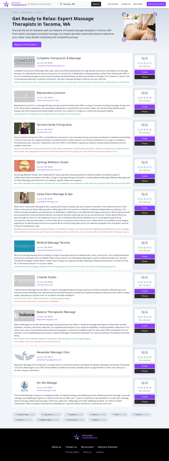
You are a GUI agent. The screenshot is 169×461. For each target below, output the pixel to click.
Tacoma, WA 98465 (45, 247)
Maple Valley (49, 420)
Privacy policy (72, 452)
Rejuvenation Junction (51, 93)
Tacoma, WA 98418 (45, 357)
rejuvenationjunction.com (48, 100)
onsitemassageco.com (46, 390)
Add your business (107, 446)
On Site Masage (47, 382)
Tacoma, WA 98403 (45, 129)
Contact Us (126, 4)
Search (96, 4)
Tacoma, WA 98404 (45, 387)
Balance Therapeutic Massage (56, 312)
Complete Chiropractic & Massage (59, 58)
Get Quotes (113, 4)
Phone (145, 77)
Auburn (98, 414)
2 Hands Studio (46, 277)
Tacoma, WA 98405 (45, 63)
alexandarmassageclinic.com (49, 359)
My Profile (138, 4)
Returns (87, 452)
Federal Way (25, 414)
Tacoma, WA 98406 (45, 97)
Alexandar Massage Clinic (53, 352)
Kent (120, 414)
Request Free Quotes (25, 44)
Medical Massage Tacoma (53, 242)
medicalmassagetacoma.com (49, 250)
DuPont (142, 414)
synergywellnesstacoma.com (49, 169)
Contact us (71, 446)
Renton (24, 420)
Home (15, 12)
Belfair (99, 420)
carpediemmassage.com (47, 201)
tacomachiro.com (44, 132)
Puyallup (75, 414)
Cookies (100, 452)
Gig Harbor (51, 414)
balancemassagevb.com (47, 319)
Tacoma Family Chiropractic (54, 124)
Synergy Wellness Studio (53, 162)
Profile (145, 72)
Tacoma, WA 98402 (45, 199)
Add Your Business (156, 4)
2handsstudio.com (45, 284)
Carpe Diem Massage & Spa (54, 194)
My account (87, 446)
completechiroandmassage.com (51, 65)
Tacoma (39, 12)
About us (56, 446)
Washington (27, 12)
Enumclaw (75, 420)
